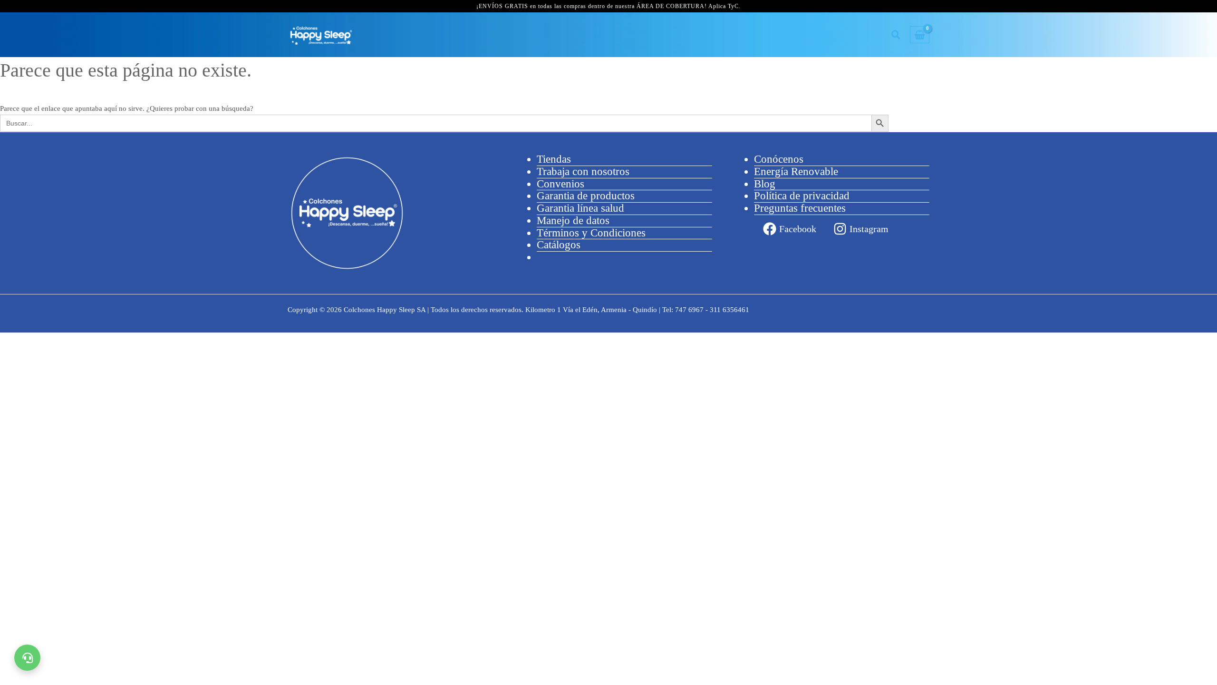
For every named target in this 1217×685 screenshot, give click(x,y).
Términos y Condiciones (591, 233)
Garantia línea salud (580, 208)
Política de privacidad (802, 196)
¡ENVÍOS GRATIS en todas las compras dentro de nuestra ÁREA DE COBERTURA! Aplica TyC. (608, 6)
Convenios (560, 184)
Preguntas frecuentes (800, 208)
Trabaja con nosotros (583, 171)
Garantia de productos (586, 196)
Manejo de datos (573, 220)
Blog (764, 184)
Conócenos (778, 159)
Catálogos (558, 245)
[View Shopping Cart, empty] (919, 35)
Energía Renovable (796, 171)
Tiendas (554, 159)
